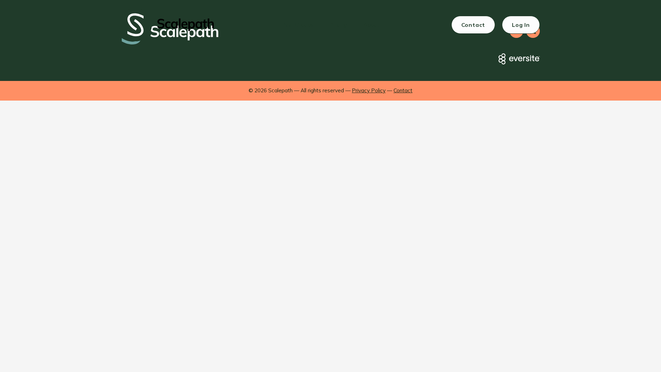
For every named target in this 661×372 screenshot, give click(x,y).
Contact (473, 24)
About (371, 24)
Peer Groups (297, 24)
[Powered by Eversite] (519, 58)
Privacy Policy (369, 90)
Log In (521, 24)
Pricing (338, 24)
